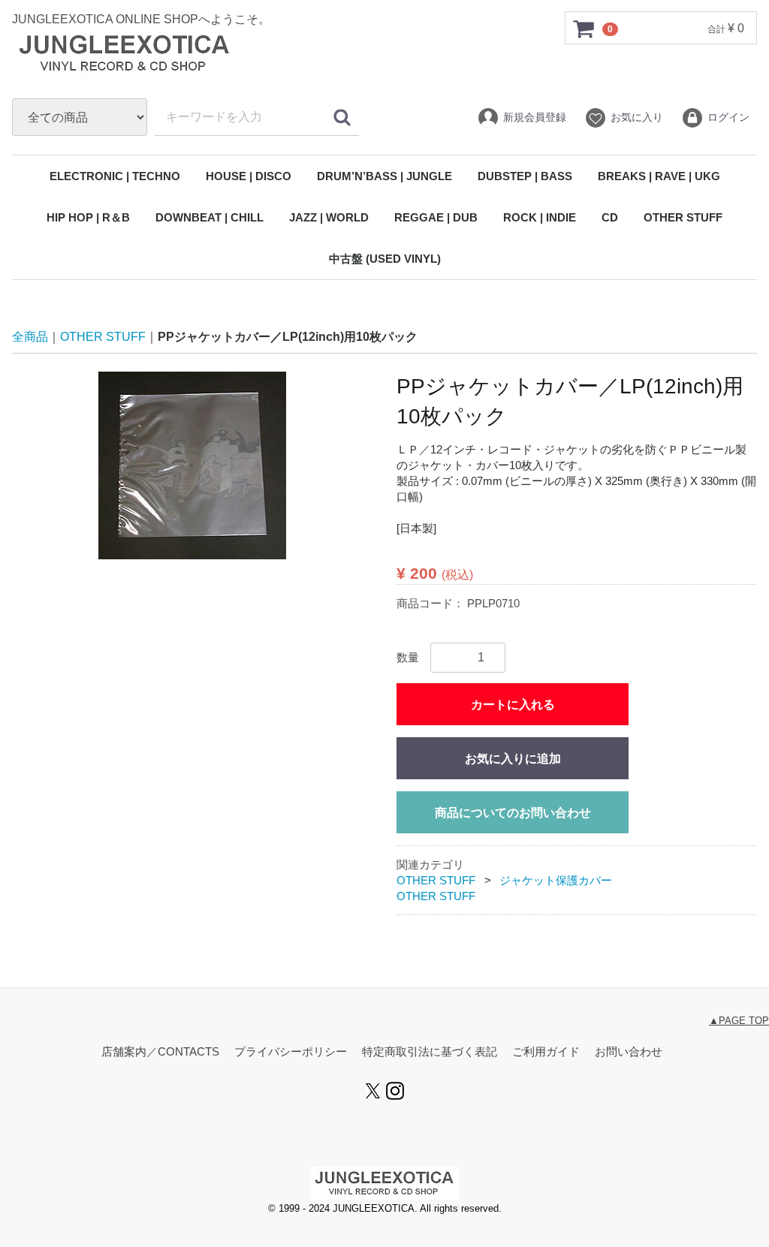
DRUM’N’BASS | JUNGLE (384, 176)
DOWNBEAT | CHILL (209, 217)
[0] (584, 28)
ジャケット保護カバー (555, 881)
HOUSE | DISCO (248, 176)
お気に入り (637, 117)
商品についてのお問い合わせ (513, 813)
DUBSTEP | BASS (525, 176)
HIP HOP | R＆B (88, 217)
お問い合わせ (628, 1052)
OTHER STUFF (683, 217)
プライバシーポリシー (290, 1052)
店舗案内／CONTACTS (160, 1052)
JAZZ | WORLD (329, 217)
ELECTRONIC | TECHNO (115, 176)
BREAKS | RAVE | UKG (659, 176)
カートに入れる (513, 705)
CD (610, 217)
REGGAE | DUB (436, 217)
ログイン (728, 117)
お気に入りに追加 (513, 759)
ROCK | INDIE (539, 217)
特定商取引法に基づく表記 (429, 1052)
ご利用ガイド (546, 1052)
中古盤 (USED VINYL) (385, 258)
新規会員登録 (534, 117)
